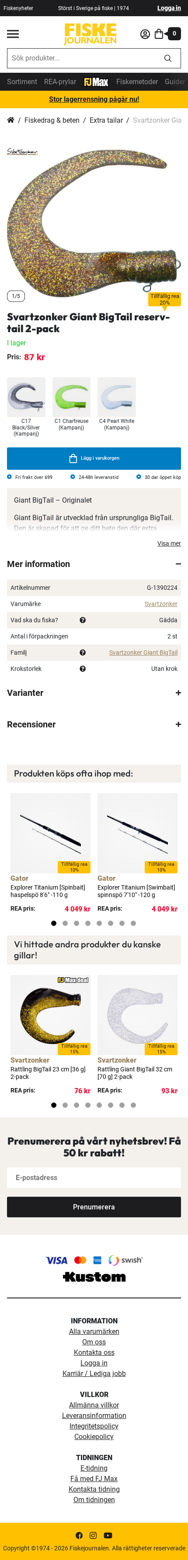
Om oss (94, 1342)
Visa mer (169, 543)
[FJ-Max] (96, 81)
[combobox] (81, 58)
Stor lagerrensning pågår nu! (94, 99)
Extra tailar (106, 120)
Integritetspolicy (94, 1426)
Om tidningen (94, 1500)
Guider (175, 82)
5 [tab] (99, 923)
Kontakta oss (94, 1352)
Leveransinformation (94, 1415)
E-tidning (94, 1468)
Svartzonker (161, 603)
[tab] (94, 564)
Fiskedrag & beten (52, 120)
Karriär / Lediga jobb (94, 1373)
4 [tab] (88, 923)
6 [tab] (110, 923)
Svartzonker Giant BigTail (143, 652)
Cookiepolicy (94, 1436)
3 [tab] (76, 923)
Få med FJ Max (94, 1479)
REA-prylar (60, 82)
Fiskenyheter (18, 8)
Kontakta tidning (94, 1489)
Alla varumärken (94, 1331)
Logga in (169, 7)
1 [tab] (53, 923)
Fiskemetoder (137, 82)
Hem (10, 120)
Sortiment (22, 82)
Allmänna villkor (94, 1405)
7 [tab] (122, 923)
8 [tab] (133, 923)
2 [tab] (65, 923)
